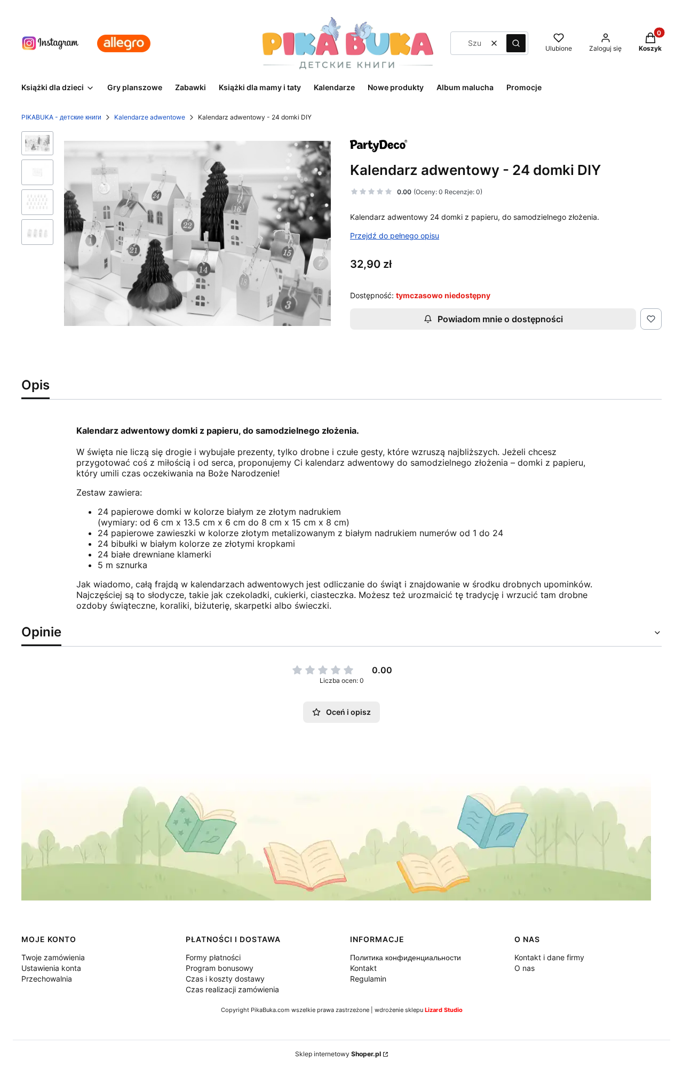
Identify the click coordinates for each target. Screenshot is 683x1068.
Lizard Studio (444, 1010)
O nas (524, 968)
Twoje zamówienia (53, 957)
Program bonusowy (219, 968)
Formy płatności (213, 957)
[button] (516, 43)
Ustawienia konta (51, 968)
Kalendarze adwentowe (149, 117)
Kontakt (363, 968)
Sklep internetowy (338, 1054)
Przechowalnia (46, 978)
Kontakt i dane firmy (549, 957)
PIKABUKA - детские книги (61, 117)
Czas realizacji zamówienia (232, 989)
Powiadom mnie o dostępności (500, 319)
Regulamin (368, 978)
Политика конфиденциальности (405, 957)
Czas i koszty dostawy (225, 978)
